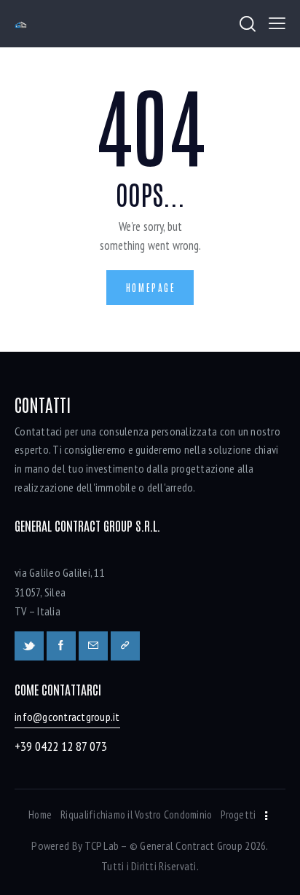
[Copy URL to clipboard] (125, 646)
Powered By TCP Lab (75, 845)
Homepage (151, 287)
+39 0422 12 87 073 (61, 746)
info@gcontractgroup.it (67, 716)
